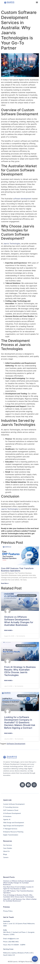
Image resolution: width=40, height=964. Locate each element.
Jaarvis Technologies (11, 243)
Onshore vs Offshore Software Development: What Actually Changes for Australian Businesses (18, 621)
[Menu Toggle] (37, 2)
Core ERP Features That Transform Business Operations (17, 569)
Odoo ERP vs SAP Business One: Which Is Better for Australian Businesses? (20, 900)
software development (22, 199)
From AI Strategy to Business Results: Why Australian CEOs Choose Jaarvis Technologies (20, 671)
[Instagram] (34, 784)
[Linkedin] (22, 784)
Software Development (16, 744)
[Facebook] (28, 784)
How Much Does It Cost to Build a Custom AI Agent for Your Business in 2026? (18, 888)
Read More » (5, 583)
